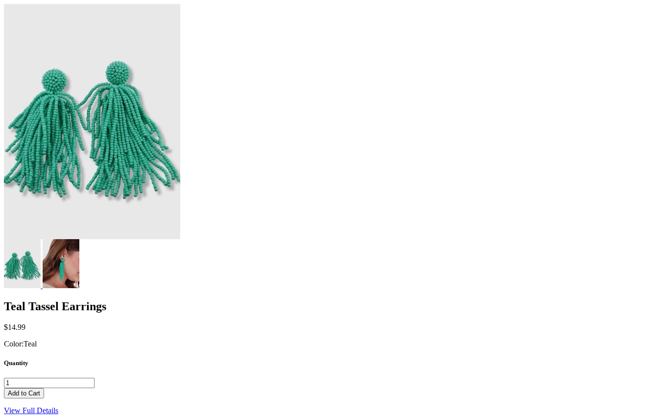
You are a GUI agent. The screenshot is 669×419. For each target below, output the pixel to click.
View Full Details (31, 410)
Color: (14, 344)
